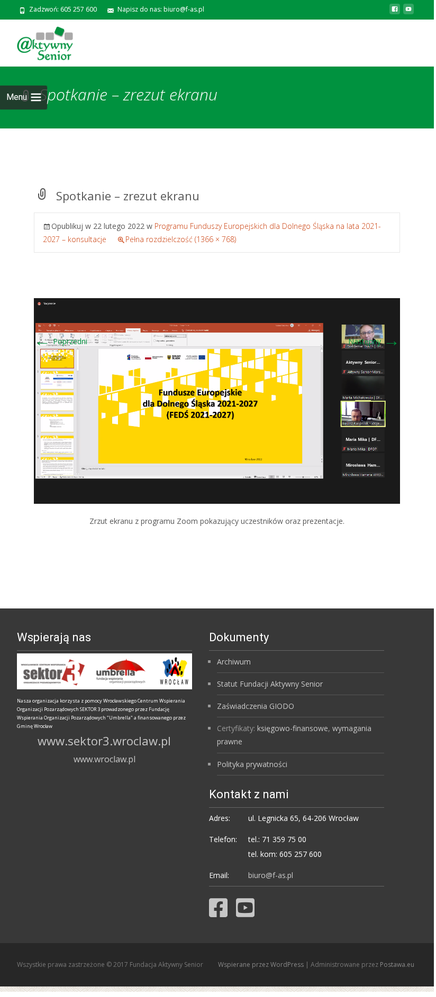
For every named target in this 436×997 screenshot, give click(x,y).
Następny (374, 341)
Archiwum (234, 662)
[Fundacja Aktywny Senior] (36, 41)
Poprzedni (60, 341)
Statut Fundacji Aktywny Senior (270, 684)
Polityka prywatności (252, 764)
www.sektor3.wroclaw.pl (104, 741)
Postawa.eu (397, 964)
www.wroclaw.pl (104, 759)
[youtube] (408, 13)
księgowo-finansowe (292, 728)
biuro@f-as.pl (270, 875)
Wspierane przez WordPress (261, 964)
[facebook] (394, 13)
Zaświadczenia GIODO (255, 706)
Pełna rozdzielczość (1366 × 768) (180, 239)
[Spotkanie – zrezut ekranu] (217, 400)
